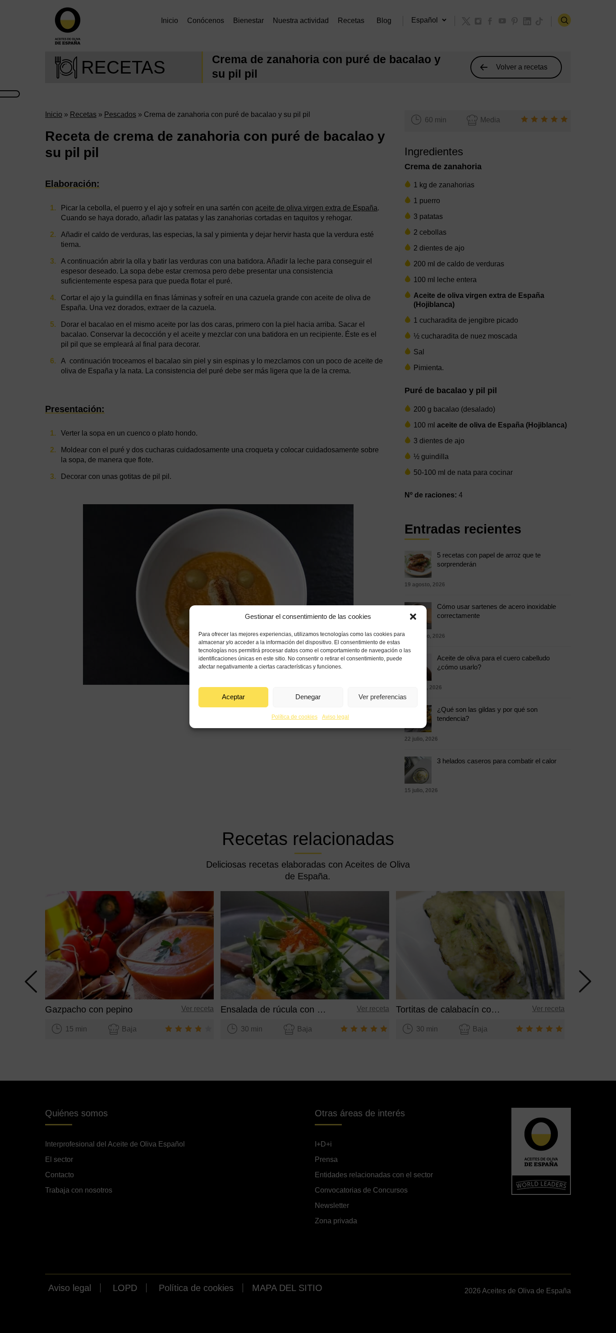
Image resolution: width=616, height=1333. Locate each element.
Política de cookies (294, 717)
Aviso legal (335, 717)
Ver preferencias (383, 697)
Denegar (308, 697)
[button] (413, 616)
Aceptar (233, 697)
